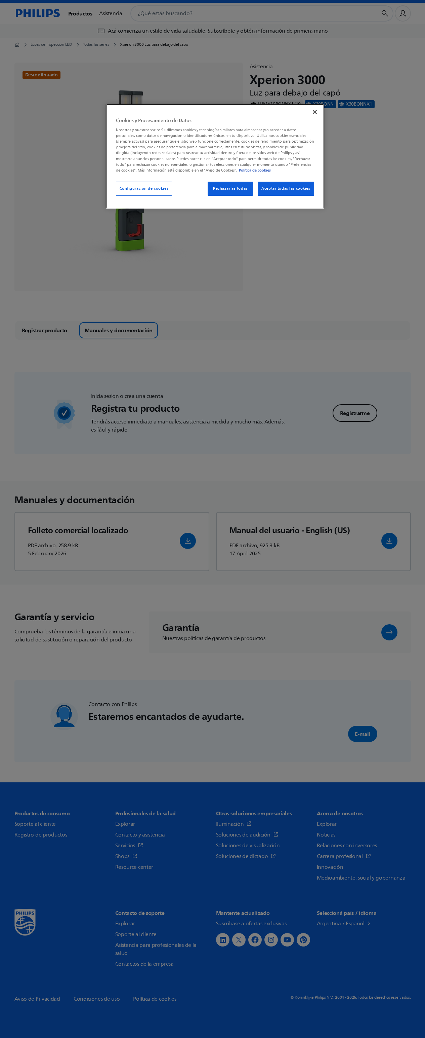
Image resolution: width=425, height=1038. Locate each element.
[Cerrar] (314, 112)
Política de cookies (255, 170)
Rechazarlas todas (230, 188)
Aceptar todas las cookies (285, 188)
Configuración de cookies (144, 188)
